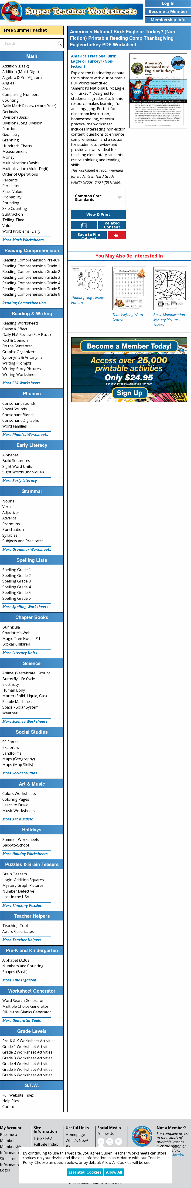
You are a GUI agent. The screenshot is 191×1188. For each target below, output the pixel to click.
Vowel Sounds (14, 409)
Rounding (10, 202)
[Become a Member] (129, 369)
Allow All (114, 1172)
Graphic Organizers (19, 351)
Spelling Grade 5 (16, 592)
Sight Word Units (17, 466)
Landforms (11, 753)
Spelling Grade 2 (16, 575)
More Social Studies (19, 773)
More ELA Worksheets (21, 382)
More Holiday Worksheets (25, 853)
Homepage (75, 1134)
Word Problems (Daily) (21, 231)
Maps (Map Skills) (17, 764)
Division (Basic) (15, 117)
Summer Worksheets (20, 839)
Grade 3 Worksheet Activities (27, 1058)
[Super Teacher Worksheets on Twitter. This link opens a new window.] (109, 1141)
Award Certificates (18, 931)
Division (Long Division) (23, 123)
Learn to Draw (14, 804)
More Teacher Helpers (21, 939)
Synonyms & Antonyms (22, 357)
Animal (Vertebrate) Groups (26, 673)
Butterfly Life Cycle (18, 678)
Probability (11, 197)
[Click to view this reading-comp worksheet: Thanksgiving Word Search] (129, 289)
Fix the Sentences (17, 345)
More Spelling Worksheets (25, 606)
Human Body (13, 690)
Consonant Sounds (19, 403)
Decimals (10, 111)
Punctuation (13, 529)
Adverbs (9, 518)
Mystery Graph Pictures (23, 885)
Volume (9, 225)
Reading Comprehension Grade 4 (31, 282)
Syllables (9, 535)
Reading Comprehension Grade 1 (31, 265)
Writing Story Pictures (21, 368)
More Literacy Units (19, 652)
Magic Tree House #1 (21, 638)
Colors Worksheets (19, 793)
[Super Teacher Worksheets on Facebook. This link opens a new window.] (100, 1141)
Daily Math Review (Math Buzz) (29, 105)
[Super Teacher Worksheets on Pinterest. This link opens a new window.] (118, 1141)
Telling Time (13, 219)
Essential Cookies (85, 1172)
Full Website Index (18, 1095)
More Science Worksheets (25, 721)
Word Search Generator (23, 1000)
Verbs (7, 506)
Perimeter (11, 185)
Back (116, 238)
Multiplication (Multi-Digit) (25, 168)
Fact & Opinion (15, 340)
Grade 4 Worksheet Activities (27, 1063)
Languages (85, 228)
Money (8, 157)
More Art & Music (17, 819)
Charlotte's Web (16, 632)
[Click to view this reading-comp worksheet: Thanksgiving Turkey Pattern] (88, 280)
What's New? (77, 1140)
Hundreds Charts (17, 145)
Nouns (8, 501)
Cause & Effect (14, 328)
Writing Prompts (16, 363)
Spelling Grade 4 (16, 586)
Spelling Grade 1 (16, 569)
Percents (10, 180)
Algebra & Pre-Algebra (22, 77)
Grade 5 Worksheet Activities (27, 1069)
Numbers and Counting (23, 965)
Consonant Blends (18, 414)
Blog (70, 1146)
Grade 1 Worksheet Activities (27, 1046)
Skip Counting (14, 208)
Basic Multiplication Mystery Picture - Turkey (169, 320)
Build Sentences (16, 460)
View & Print (98, 214)
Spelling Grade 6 (16, 598)
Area (6, 88)
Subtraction (12, 214)
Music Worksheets (18, 810)
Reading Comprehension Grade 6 (31, 294)
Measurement (14, 151)
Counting (10, 100)
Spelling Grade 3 (16, 581)
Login (5, 1170)
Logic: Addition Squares (23, 879)
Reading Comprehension (24, 302)
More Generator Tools (21, 1020)
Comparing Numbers (20, 94)
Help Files (10, 1100)
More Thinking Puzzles (22, 905)
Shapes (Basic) (14, 971)
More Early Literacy (19, 480)
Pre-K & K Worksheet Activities (28, 1040)
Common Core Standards (88, 197)
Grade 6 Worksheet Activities (27, 1075)
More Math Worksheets (23, 239)
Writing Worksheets (20, 374)
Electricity (10, 684)
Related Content (112, 225)
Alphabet (10, 455)
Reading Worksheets (20, 323)
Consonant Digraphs (20, 420)
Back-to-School (15, 845)
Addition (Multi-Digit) (20, 71)
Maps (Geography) (18, 758)
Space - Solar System (20, 707)
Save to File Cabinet (89, 235)
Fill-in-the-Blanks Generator (26, 1011)
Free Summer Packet (25, 30)
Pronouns (11, 523)
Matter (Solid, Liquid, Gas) (24, 695)
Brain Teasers (14, 874)
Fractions (10, 128)
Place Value (12, 191)
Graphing (10, 140)
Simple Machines (17, 701)
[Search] (60, 43)
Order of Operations (20, 174)
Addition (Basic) (15, 66)
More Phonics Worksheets (25, 434)
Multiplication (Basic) (20, 162)
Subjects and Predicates (23, 540)
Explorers (10, 747)
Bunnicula (11, 627)
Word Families (14, 426)
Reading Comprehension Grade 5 (31, 288)
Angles (8, 83)
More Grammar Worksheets (26, 549)
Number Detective (18, 891)
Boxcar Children (16, 644)
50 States (10, 741)
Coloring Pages (15, 799)
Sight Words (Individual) (23, 472)
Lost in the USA (15, 896)
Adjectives (11, 512)
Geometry (11, 134)
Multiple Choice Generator (25, 1006)
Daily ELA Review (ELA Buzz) (26, 334)
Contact (9, 1106)
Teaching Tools (16, 925)
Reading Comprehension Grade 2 (31, 271)
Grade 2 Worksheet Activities (27, 1052)
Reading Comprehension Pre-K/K (31, 260)
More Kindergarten (19, 980)
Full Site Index (46, 1144)
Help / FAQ (43, 1138)
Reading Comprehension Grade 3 (31, 277)
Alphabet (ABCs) (16, 960)
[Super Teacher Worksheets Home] (71, 11)
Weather (9, 713)
